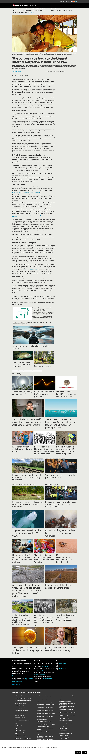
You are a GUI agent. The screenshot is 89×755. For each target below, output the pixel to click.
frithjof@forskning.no (39, 674)
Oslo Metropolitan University (42, 732)
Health (15, 8)
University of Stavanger (63, 735)
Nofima (16, 727)
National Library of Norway (20, 717)
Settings (78, 752)
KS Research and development (20, 713)
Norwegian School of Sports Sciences (44, 721)
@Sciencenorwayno (64, 666)
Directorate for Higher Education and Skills (23, 698)
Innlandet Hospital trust (19, 705)
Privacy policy (15, 675)
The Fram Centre (62, 699)
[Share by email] (20, 374)
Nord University (18, 728)
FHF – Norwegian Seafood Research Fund (23, 700)
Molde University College (19, 715)
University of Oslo (62, 731)
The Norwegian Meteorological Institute (66, 710)
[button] (72, 1)
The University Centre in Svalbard (65, 720)
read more (31, 12)
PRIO (38, 734)
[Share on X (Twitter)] (15, 374)
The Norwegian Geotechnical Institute (66, 709)
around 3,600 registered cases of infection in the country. (27, 192)
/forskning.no (62, 668)
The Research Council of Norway (65, 718)
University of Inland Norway (64, 730)
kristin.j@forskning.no (47, 678)
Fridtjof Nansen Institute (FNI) (20, 701)
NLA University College (19, 725)
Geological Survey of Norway (20, 703)
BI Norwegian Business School (20, 696)
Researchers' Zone (47, 8)
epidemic (15, 371)
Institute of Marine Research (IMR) (21, 710)
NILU (16, 723)
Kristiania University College (20, 712)
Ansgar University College (20, 695)
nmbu (30, 371)
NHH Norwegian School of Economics (22, 718)
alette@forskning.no (39, 670)
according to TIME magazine (30, 269)
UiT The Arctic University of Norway (65, 722)
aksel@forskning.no (47, 666)
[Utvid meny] (55, 8)
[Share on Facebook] (13, 374)
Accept (84, 752)
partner (35, 371)
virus (26, 371)
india (40, 371)
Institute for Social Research (20, 708)
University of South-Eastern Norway (65, 733)
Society (20, 8)
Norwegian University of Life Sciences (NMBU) (46, 724)
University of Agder (62, 726)
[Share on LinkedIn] (18, 374)
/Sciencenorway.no (63, 663)
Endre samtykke (16, 684)
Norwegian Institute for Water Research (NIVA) (46, 702)
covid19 (21, 371)
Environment (27, 8)
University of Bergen (63, 728)
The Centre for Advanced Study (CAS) (66, 695)
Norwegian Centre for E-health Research (22, 736)
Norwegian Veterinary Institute (43, 726)
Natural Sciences (36, 8)
